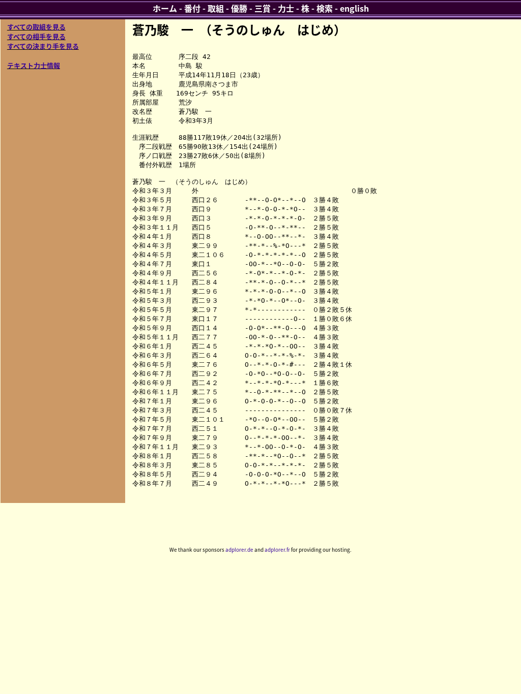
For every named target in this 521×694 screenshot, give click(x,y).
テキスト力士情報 (33, 65)
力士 (286, 8)
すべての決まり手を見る (43, 46)
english (354, 8)
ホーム (165, 8)
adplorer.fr (277, 549)
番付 (192, 8)
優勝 (239, 8)
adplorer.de (239, 549)
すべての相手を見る (36, 36)
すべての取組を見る (36, 26)
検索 (324, 8)
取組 (216, 8)
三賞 (262, 8)
